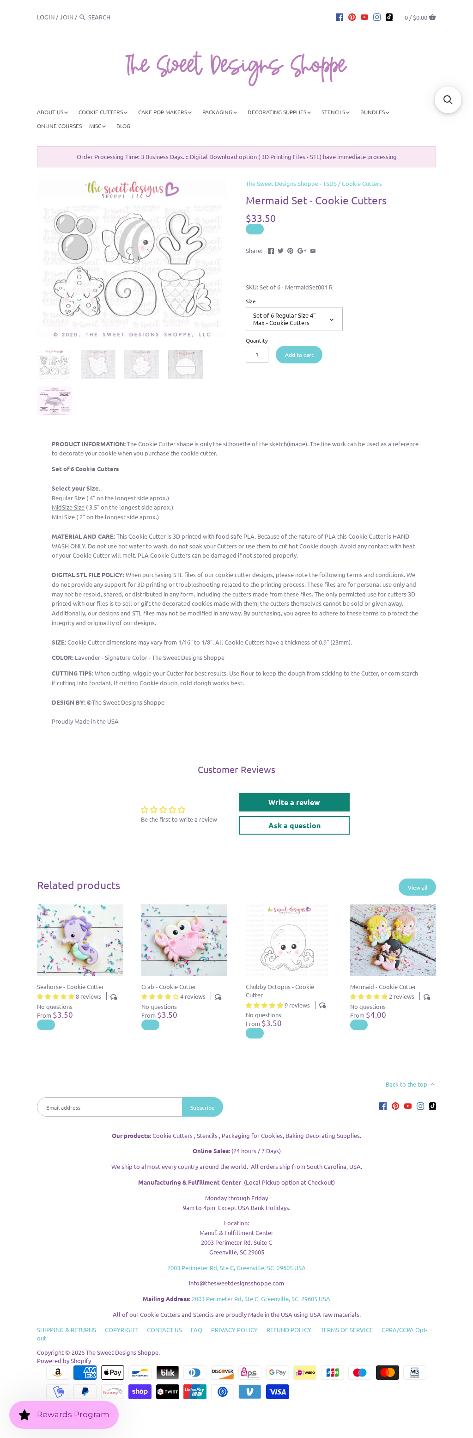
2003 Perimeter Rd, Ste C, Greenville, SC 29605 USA (236, 1268)
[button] (448, 99)
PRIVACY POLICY (234, 1330)
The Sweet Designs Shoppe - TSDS (291, 183)
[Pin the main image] (290, 249)
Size (251, 301)
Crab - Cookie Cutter (168, 986)
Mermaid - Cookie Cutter (383, 986)
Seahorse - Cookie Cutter (70, 986)
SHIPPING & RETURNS (66, 1330)
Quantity (257, 340)
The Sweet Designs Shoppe (122, 1352)
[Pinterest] (352, 16)
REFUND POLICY (289, 1330)
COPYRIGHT (121, 1330)
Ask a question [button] (294, 825)
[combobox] (114, 16)
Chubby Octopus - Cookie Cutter (280, 991)
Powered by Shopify (64, 1360)
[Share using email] (313, 249)
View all (417, 887)
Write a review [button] (294, 802)
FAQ (196, 1330)
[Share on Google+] (302, 249)
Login (46, 17)
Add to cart (299, 354)
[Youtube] (364, 16)
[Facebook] (339, 16)
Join (66, 17)
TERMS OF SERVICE (347, 1330)
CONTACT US (164, 1330)
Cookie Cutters (362, 183)
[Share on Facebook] (271, 249)
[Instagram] (377, 16)
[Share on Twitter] (281, 249)
